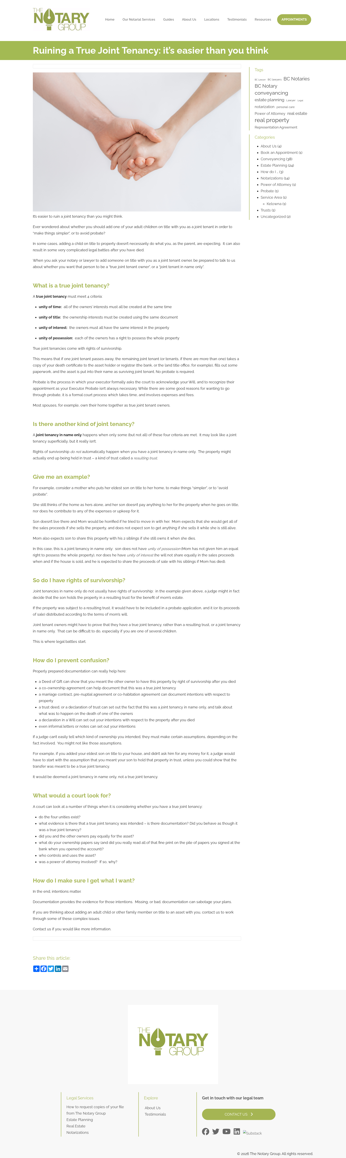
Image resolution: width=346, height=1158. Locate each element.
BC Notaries (297, 79)
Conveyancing (273, 159)
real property (272, 120)
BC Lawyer (260, 79)
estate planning (269, 99)
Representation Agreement (276, 127)
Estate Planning (274, 165)
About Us (189, 19)
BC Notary (266, 86)
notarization (265, 107)
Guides (168, 19)
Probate (267, 191)
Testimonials (237, 19)
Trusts (266, 210)
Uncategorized (273, 216)
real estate (297, 113)
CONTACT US (236, 1114)
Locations (211, 19)
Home (110, 19)
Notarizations (272, 178)
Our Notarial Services (139, 19)
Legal (300, 100)
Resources (263, 19)
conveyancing (271, 93)
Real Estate (75, 1126)
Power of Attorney (270, 113)
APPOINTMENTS (294, 19)
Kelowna (274, 204)
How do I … (269, 172)
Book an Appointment (279, 152)
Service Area (271, 197)
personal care (286, 107)
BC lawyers (275, 79)
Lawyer (291, 100)
